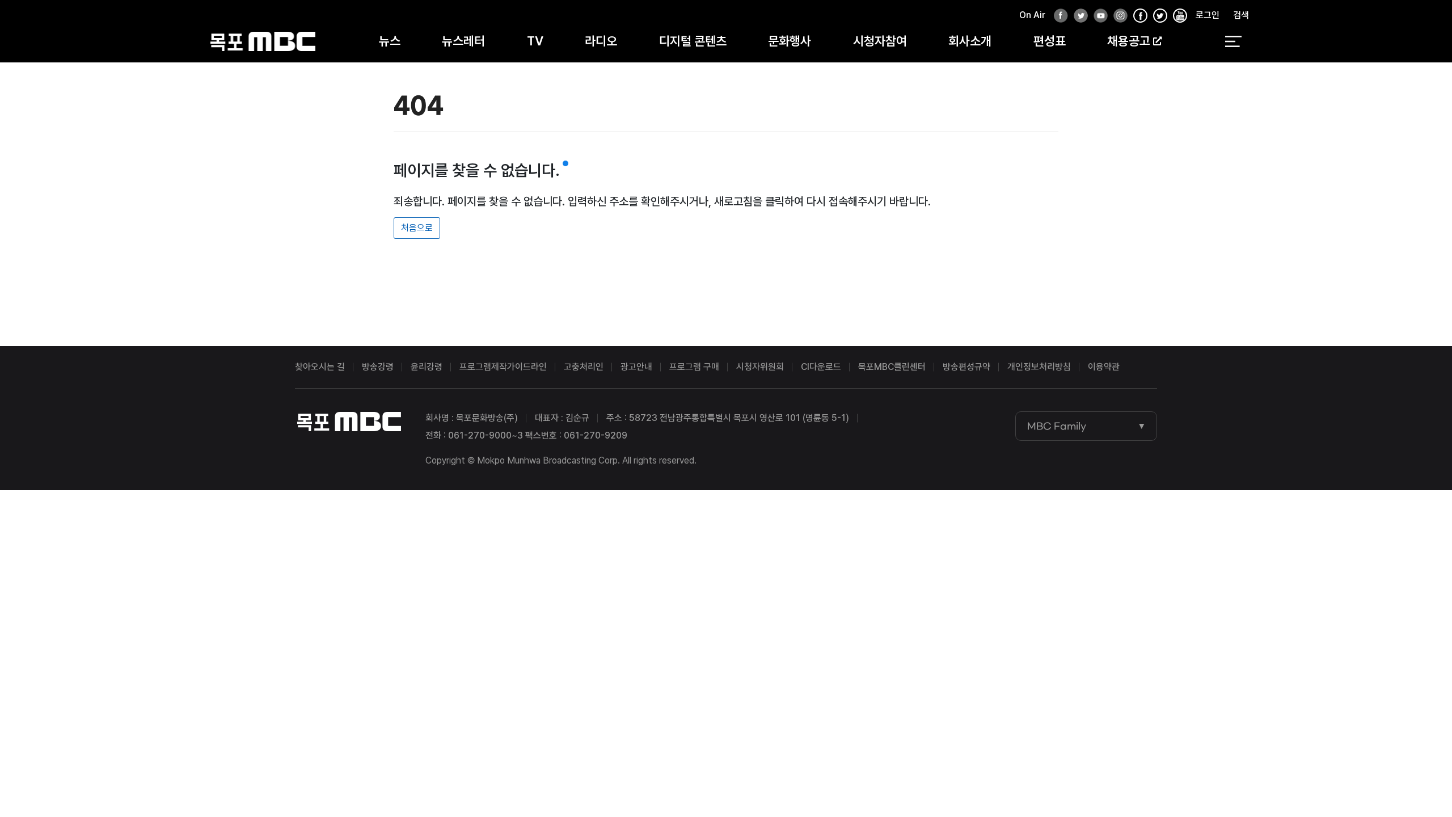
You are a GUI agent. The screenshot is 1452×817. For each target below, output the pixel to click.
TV (535, 40)
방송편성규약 (966, 366)
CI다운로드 (821, 366)
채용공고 (1128, 40)
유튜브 (1097, 16)
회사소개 (969, 40)
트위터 (1078, 16)
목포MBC (262, 41)
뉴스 (389, 40)
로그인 (1207, 15)
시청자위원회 (760, 366)
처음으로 (417, 227)
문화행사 (789, 40)
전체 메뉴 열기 (1233, 41)
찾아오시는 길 (320, 366)
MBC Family (1056, 426)
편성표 (1049, 40)
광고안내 (636, 366)
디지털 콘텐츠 (693, 40)
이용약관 (1104, 366)
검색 (1241, 15)
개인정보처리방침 (1039, 366)
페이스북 (1058, 16)
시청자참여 (880, 40)
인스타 (1117, 16)
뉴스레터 (463, 40)
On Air (1032, 15)
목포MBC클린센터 (892, 366)
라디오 (601, 40)
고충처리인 (583, 366)
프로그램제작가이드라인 (503, 366)
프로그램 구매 (694, 366)
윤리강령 (426, 366)
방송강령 (378, 366)
